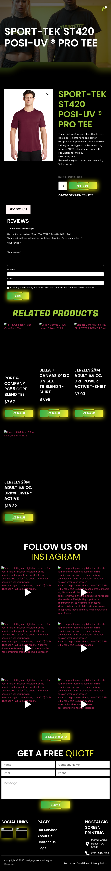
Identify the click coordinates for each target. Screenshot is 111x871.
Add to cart (83, 186)
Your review (14, 252)
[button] (47, 94)
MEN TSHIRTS (84, 195)
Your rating (14, 243)
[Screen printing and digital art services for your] (27, 592)
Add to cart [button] (18, 413)
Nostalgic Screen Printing (96, 827)
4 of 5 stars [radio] (21, 247)
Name (11, 269)
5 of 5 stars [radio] (25, 247)
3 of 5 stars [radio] (17, 247)
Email (11, 278)
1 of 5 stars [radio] (9, 247)
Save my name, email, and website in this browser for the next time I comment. (52, 287)
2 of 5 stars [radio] (13, 247)
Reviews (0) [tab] (18, 209)
